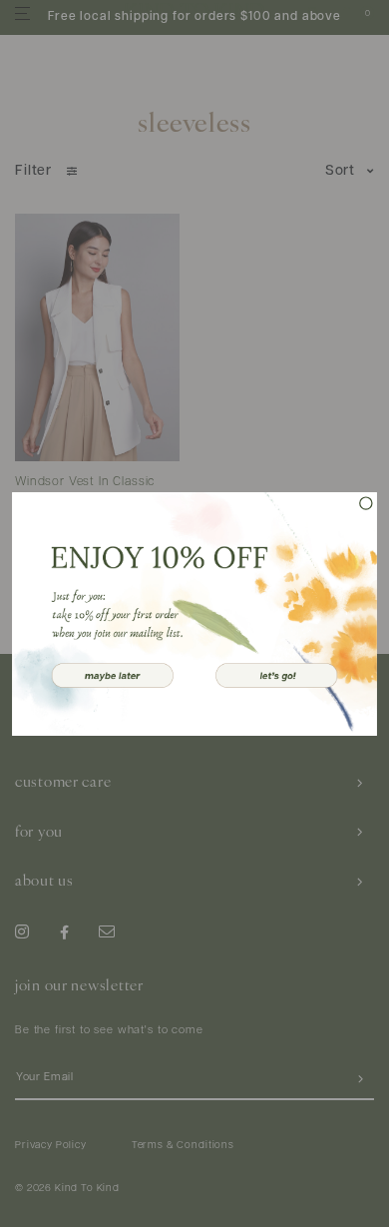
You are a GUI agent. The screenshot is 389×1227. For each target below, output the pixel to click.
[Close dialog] (366, 503)
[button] (113, 675)
